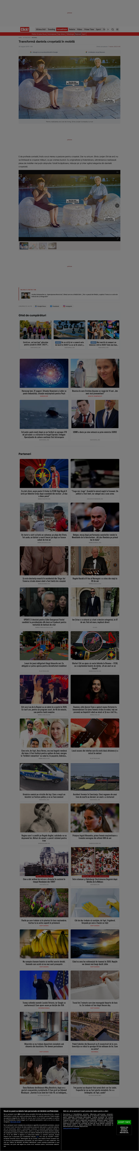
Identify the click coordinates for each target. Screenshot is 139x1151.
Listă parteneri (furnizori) (71, 1128)
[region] (69, 1129)
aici (37, 1136)
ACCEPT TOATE (124, 1122)
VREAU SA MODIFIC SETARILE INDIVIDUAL (124, 1130)
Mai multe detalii (15, 1122)
